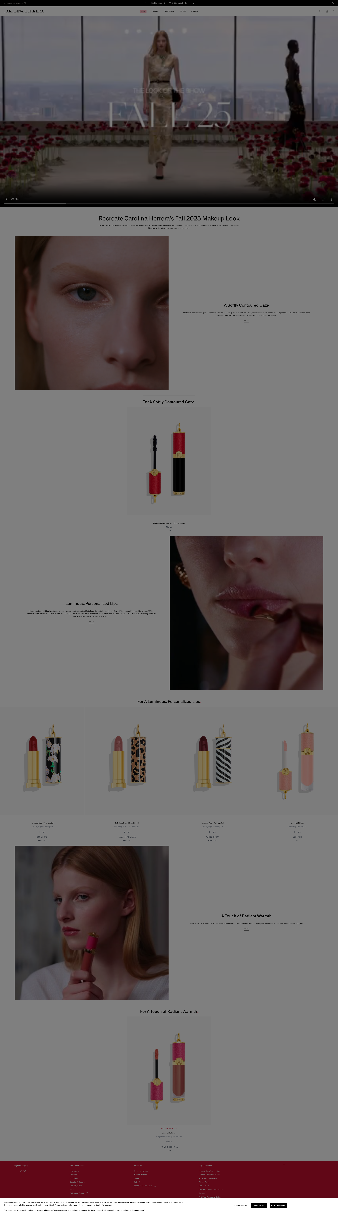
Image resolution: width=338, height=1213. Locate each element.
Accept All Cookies (278, 1205)
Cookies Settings (240, 1205)
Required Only (259, 1205)
